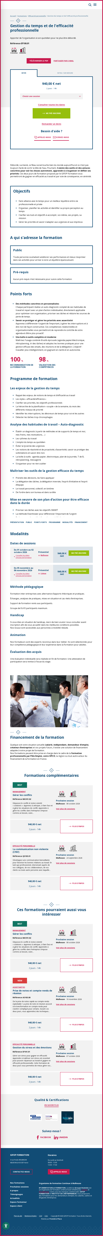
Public (29, 522)
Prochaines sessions (19, 1187)
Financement (81, 522)
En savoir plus (51, 1105)
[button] (90, 5)
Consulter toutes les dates (51, 104)
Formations (22, 16)
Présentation (17, 522)
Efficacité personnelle (37, 16)
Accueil (13, 16)
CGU (46, 1216)
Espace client (16, 1206)
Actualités (15, 1198)
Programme (54, 522)
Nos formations (17, 1183)
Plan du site (18, 1216)
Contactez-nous (21, 1172)
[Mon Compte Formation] (35, 1117)
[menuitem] (51, 96)
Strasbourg (44, 1192)
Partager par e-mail (64, 61)
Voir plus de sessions (65, 809)
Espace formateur (18, 1202)
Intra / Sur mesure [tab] (65, 73)
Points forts (40, 522)
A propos (14, 1191)
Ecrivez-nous (62, 137)
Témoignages (16, 1194)
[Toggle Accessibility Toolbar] (6, 1226)
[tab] (51, 555)
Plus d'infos (78, 826)
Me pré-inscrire (53, 113)
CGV (40, 1216)
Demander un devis (51, 124)
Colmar (84, 1190)
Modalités (67, 522)
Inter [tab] (23, 73)
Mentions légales (31, 1216)
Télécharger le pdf (38, 61)
